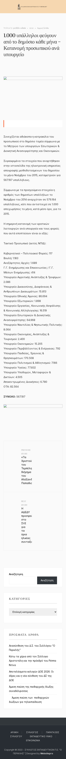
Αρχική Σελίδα (43, 28)
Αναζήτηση (16, 574)
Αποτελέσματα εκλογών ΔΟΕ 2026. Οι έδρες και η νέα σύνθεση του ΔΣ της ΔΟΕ (31, 676)
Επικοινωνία (33, 740)
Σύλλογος (32, 732)
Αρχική (14, 732)
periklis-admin (19, 28)
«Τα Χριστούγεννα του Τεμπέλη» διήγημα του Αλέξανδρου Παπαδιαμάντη (26, 467)
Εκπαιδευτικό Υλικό (41, 736)
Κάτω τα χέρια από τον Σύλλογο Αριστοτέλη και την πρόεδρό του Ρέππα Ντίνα (32, 661)
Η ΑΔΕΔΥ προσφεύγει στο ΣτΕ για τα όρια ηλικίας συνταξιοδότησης (26, 521)
